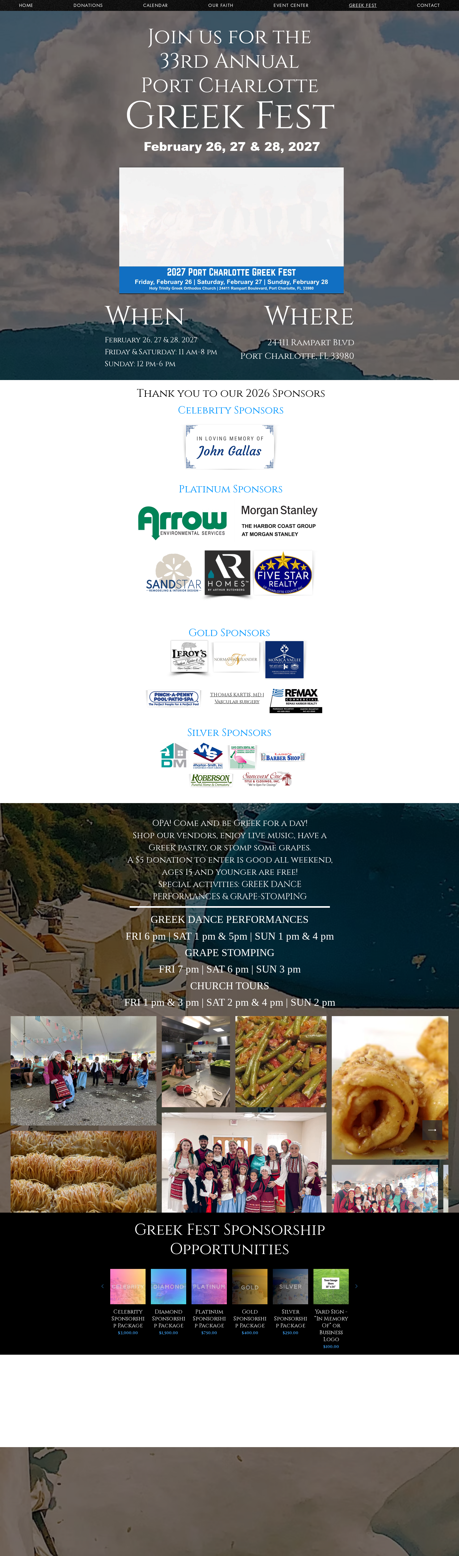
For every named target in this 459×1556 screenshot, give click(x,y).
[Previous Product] (102, 1286)
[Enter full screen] (336, 286)
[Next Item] (432, 1130)
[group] (229, 1309)
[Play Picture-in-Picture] (327, 286)
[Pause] (126, 286)
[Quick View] (128, 1286)
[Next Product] (356, 1286)
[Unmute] (135, 286)
